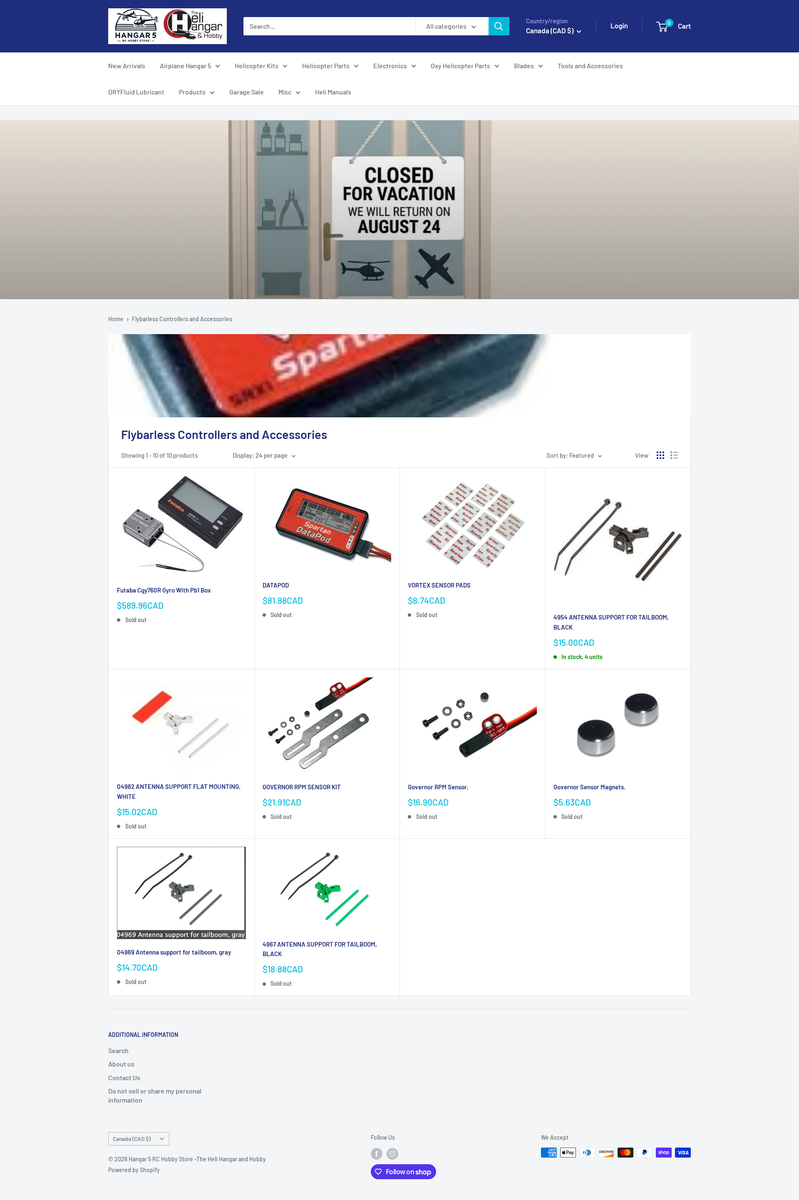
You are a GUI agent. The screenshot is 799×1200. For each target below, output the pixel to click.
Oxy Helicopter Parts (460, 65)
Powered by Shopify (134, 1169)
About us (121, 1064)
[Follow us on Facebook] (376, 1153)
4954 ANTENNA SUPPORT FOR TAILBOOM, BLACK (611, 621)
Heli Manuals (333, 92)
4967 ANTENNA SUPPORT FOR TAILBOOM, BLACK (320, 948)
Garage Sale (246, 92)
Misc (284, 92)
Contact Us (124, 1077)
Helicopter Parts (326, 65)
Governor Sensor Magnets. (589, 787)
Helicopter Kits (256, 65)
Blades (524, 65)
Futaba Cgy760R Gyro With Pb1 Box (164, 590)
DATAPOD (276, 585)
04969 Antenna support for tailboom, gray (174, 952)
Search (118, 1050)
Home (116, 318)
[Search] (499, 26)
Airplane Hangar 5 (185, 65)
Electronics (390, 65)
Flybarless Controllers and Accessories (182, 318)
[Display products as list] (674, 455)
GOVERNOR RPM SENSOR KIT (302, 787)
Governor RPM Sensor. (438, 787)
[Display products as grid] (660, 455)
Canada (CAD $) (132, 1138)
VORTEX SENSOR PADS (439, 585)
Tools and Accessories (590, 65)
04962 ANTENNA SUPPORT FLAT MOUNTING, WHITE (179, 791)
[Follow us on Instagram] (392, 1153)
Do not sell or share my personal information (154, 1095)
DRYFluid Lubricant (136, 92)
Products (192, 92)
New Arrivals (126, 65)
